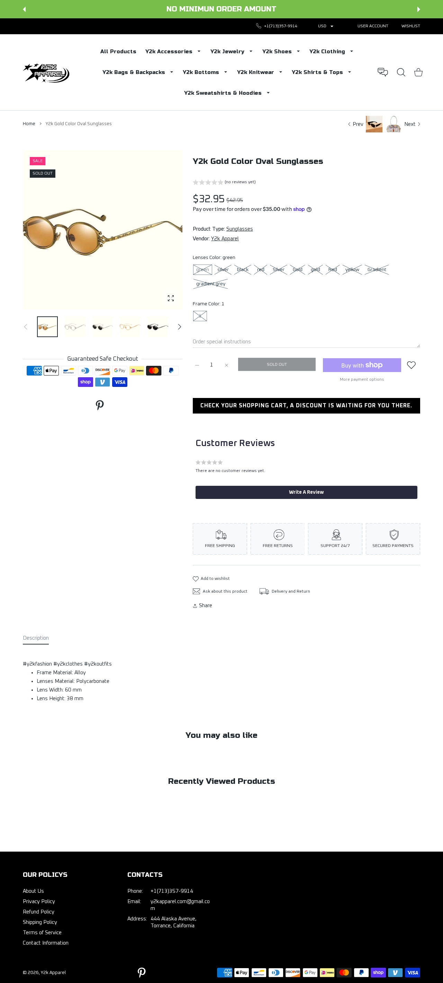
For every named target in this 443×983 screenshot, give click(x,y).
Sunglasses (239, 229)
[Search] (401, 72)
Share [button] (205, 605)
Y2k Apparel (225, 238)
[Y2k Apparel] (48, 72)
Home (29, 124)
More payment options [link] (362, 380)
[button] (24, 9)
